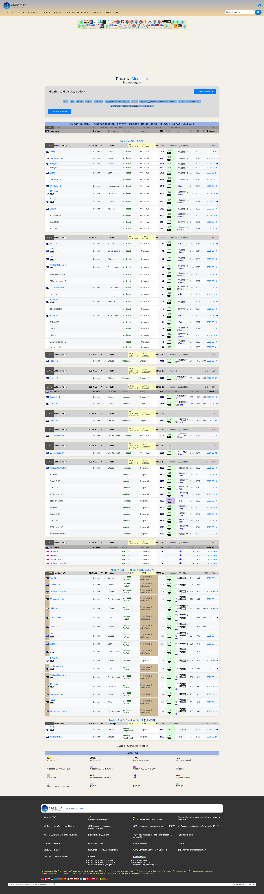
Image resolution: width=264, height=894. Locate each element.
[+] (18, 12)
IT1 (106, 146)
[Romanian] (100, 879)
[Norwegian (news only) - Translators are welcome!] (58, 879)
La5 (51, 248)
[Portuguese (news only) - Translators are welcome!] (61, 879)
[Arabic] (87, 879)
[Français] (45, 879)
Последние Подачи (141, 863)
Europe (113, 724)
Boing (52, 151)
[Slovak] (77, 879)
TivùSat (126, 579)
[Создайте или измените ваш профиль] (260, 6)
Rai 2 (52, 727)
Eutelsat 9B (127, 141)
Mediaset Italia (56, 737)
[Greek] (81, 879)
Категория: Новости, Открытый (101, 863)
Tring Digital (128, 730)
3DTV (88, 102)
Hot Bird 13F (116, 569)
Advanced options (205, 91)
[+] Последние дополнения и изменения (158, 102)
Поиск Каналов (186, 835)
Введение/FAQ (50, 817)
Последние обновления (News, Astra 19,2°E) (199, 826)
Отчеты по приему (96, 843)
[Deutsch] (52, 879)
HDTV (79, 102)
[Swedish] (55, 879)
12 (106, 573)
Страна (96, 131)
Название (54, 131)
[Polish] (71, 879)
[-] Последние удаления (190, 102)
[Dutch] (49, 879)
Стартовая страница (73, 808)
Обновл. (211, 131)
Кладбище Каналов (52, 850)
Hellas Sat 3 (117, 720)
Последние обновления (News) (60, 826)
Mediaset (140, 78)
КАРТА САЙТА (112, 12)
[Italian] (68, 879)
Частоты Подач (140, 860)
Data (135, 102)
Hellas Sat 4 (135, 720)
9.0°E (140, 141)
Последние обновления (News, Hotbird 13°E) (155, 826)
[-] (23, 12)
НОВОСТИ (8, 12)
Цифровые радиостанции (117, 102)
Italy (112, 146)
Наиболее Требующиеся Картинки (103, 850)
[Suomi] (84, 879)
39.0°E (149, 720)
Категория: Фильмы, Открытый (101, 865)
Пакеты (57, 12)
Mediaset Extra (56, 666)
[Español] (65, 879)
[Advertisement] (132, 51)
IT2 (106, 237)
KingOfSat (247, 884)
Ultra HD (98, 102)
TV (72, 102)
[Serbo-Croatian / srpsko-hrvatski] (97, 879)
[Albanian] (106, 879)
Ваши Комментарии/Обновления (133, 746)
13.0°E (150, 569)
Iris (51, 256)
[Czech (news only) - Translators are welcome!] (74, 879)
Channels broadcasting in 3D (193, 850)
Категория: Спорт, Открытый (100, 860)
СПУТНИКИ (33, 12)
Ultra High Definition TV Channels (152, 850)
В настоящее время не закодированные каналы (132, 106)
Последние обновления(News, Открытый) (100, 827)
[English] (42, 879)
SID (161, 131)
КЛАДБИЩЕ (97, 12)
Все (65, 102)
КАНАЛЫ (46, 12)
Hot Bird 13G (135, 569)
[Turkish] (90, 879)
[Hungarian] (103, 879)
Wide (112, 573)
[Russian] (93, 879)
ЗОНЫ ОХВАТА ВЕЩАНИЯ (76, 12)
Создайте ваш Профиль (98, 820)
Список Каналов (140, 843)
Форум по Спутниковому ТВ (145, 865)
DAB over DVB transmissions (56, 856)
